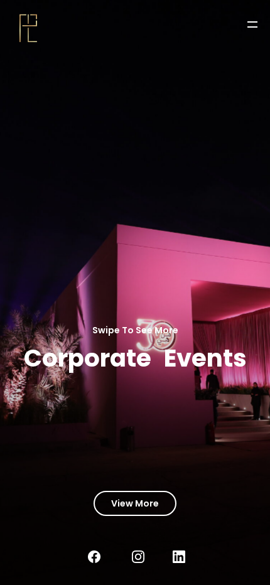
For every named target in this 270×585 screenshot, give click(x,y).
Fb (103, 556)
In (147, 556)
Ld (188, 556)
